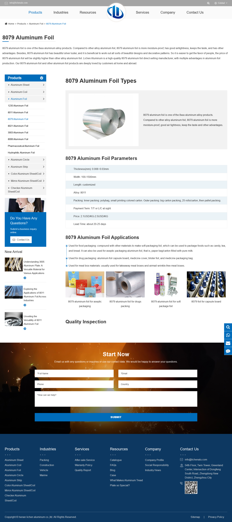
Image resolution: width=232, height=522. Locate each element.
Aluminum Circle (19, 159)
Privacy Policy (216, 517)
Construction (47, 465)
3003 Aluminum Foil (18, 132)
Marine (44, 475)
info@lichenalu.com (18, 3)
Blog (112, 470)
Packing (44, 460)
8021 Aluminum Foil (18, 125)
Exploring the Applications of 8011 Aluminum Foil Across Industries (35, 295)
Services (142, 12)
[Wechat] (228, 335)
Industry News (153, 470)
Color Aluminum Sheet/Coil (25, 173)
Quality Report (83, 470)
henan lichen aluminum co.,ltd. (36, 517)
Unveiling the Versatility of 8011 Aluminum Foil (33, 320)
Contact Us (195, 12)
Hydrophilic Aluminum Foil (21, 152)
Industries (61, 12)
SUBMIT (116, 417)
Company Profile (154, 460)
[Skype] (228, 327)
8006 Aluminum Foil (18, 139)
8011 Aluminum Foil (18, 112)
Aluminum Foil (36, 23)
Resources (88, 12)
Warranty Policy (83, 465)
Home (11, 23)
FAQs (113, 465)
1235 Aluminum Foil (18, 105)
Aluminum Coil (18, 91)
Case (113, 475)
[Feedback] (228, 351)
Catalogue (116, 460)
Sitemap (195, 517)
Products (35, 12)
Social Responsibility (157, 465)
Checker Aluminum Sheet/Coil (20, 189)
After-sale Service (85, 460)
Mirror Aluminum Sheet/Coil (26, 180)
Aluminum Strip (19, 166)
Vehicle (44, 470)
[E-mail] (228, 343)
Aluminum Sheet (19, 84)
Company (168, 12)
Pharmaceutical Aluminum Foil (23, 146)
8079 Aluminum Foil (56, 23)
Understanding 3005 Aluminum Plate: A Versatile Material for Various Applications (34, 267)
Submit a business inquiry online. (23, 231)
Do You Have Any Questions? (23, 220)
